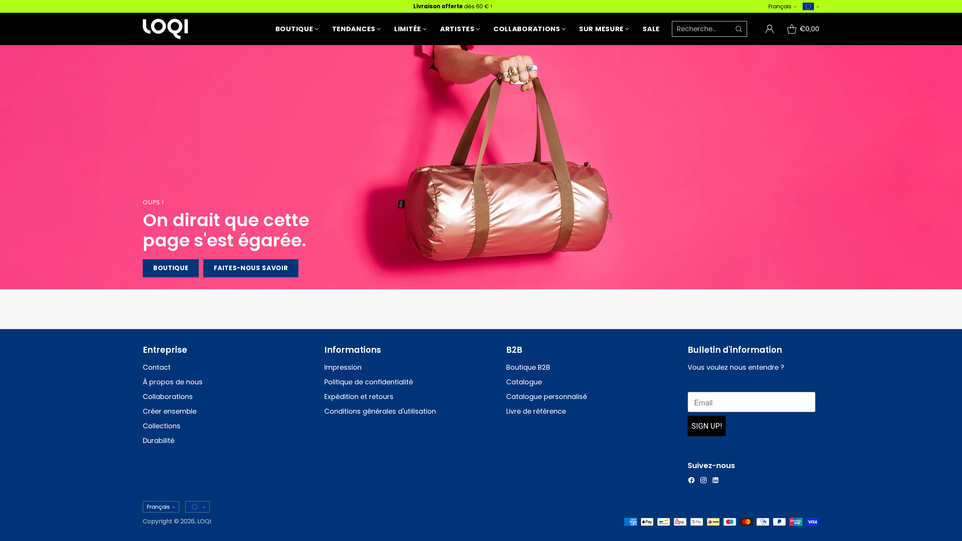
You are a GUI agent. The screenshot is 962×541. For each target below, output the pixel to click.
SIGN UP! (706, 426)
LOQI (204, 521)
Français (779, 6)
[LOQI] (165, 29)
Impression (343, 367)
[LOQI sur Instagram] (703, 481)
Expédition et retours (358, 396)
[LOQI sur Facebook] (691, 481)
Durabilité (158, 440)
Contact (157, 367)
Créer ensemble (170, 411)
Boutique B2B (528, 367)
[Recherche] (739, 29)
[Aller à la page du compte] (769, 29)
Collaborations (168, 396)
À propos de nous (173, 382)
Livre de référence (536, 411)
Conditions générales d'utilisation (380, 411)
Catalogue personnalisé (546, 396)
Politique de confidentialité (368, 382)
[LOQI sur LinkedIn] (715, 481)
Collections (161, 426)
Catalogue (524, 382)
